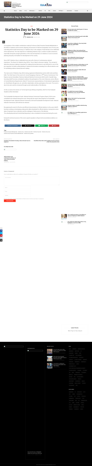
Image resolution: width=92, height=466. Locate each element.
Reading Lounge (77, 404)
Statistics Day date (37, 131)
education (81, 357)
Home (15, 10)
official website (80, 376)
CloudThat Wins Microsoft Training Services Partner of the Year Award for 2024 (46, 141)
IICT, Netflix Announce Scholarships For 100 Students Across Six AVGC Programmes (78, 65)
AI (45, 10)
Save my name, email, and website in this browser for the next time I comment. (24, 198)
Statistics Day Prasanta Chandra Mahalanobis (13, 133)
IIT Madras (79, 370)
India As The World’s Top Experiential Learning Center (76, 99)
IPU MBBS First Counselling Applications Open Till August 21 (77, 113)
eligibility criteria (78, 359)
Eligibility (71, 359)
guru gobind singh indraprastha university (77, 368)
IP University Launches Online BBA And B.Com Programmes (77, 70)
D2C (49, 10)
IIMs (76, 400)
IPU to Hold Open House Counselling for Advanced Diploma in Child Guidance (77, 215)
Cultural (70, 396)
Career (54, 10)
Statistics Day (21, 131)
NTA (74, 376)
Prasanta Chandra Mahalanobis (10, 131)
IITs (69, 372)
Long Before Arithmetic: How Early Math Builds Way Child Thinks (77, 44)
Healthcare (71, 400)
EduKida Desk (30, 37)
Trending (77, 38)
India (73, 372)
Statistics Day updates (28, 133)
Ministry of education (78, 374)
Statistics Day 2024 (28, 131)
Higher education (72, 370)
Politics (70, 404)
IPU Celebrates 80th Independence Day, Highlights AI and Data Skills (77, 222)
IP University (84, 372)
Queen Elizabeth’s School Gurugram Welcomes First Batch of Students (76, 58)
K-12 (26, 10)
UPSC (76, 385)
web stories (69, 10)
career (76, 353)
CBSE (80, 353)
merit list (70, 374)
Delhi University (78, 355)
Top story (73, 31)
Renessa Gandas (31, 454)
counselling (71, 355)
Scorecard (71, 383)
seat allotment (77, 383)
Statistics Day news (46, 131)
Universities (77, 31)
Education (69, 38)
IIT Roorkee (85, 370)
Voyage (81, 409)
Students (83, 383)
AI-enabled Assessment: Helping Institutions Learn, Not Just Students (76, 92)
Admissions (31, 10)
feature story (74, 81)
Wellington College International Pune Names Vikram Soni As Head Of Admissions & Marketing (78, 51)
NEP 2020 (70, 376)
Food (83, 398)
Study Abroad (71, 385)
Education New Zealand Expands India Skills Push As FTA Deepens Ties (78, 37)
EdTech (40, 10)
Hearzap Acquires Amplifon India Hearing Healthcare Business (77, 106)
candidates (71, 353)
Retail (83, 404)
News (20, 10)
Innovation (78, 372)
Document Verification (73, 357)
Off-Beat (61, 10)
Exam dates (71, 361)
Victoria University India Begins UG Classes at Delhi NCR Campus (16, 5)
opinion (78, 93)
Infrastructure (84, 400)
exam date (85, 359)
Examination (77, 361)
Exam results (83, 361)
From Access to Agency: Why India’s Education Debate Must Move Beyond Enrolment (76, 85)
